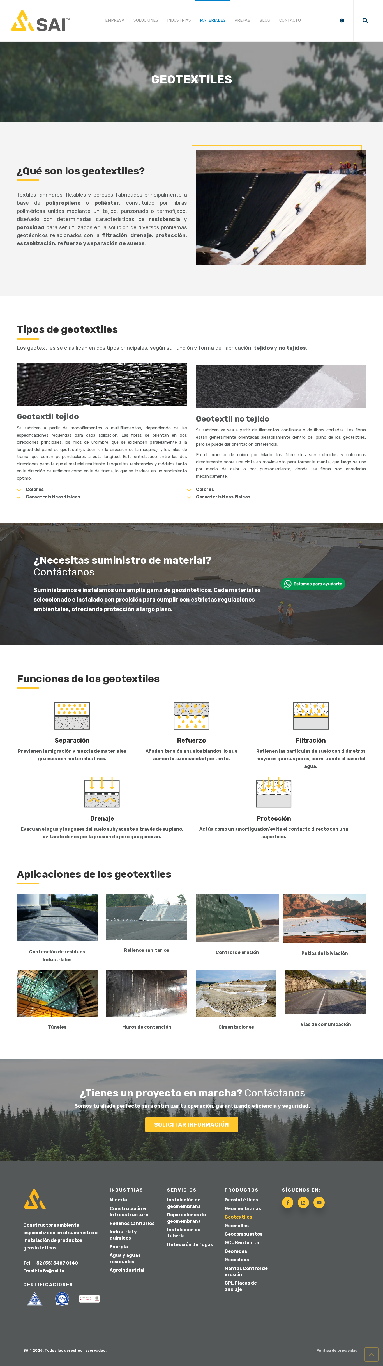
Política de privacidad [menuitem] (336, 1351)
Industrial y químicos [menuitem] (123, 1235)
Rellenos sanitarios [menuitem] (132, 1223)
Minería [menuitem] (118, 1200)
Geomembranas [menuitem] (243, 1208)
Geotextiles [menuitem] (238, 1217)
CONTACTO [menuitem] (290, 20)
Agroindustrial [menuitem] (127, 1270)
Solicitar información (191, 1124)
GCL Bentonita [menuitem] (242, 1242)
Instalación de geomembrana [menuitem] (184, 1203)
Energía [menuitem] (119, 1246)
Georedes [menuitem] (236, 1251)
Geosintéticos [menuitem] (241, 1200)
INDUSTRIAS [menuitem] (179, 20)
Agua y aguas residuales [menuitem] (125, 1258)
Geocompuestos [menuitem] (243, 1234)
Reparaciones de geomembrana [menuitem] (186, 1218)
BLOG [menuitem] (264, 20)
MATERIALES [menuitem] (212, 20)
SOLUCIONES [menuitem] (145, 20)
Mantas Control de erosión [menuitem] (246, 1271)
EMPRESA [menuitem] (114, 20)
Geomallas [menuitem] (237, 1225)
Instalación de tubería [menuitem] (183, 1232)
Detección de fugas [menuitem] (190, 1244)
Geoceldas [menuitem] (237, 1259)
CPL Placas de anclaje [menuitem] (241, 1286)
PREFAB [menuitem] (242, 20)
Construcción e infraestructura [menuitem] (129, 1211)
